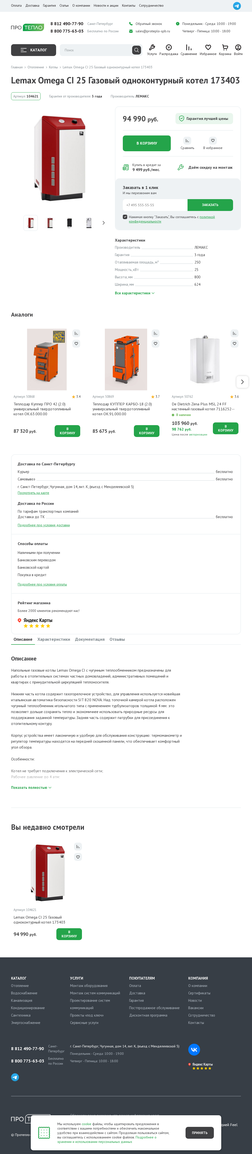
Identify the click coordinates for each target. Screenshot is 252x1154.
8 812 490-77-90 (66, 23)
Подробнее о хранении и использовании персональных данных (107, 1139)
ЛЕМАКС (142, 96)
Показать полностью (29, 787)
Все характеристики (132, 293)
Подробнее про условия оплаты (42, 584)
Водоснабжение (24, 993)
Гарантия (49, 5)
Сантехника (21, 1015)
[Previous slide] (14, 223)
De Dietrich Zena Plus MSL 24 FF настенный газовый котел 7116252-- (203, 406)
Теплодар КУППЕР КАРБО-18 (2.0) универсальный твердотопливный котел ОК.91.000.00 (122, 408)
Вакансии (196, 1007)
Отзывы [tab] (117, 639)
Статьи (64, 5)
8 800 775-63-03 (66, 31)
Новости (195, 1000)
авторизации (198, 434)
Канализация (21, 1000)
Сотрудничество (151, 5)
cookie (86, 1124)
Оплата (16, 5)
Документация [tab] (90, 639)
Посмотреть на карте (33, 493)
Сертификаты (199, 993)
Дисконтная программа (148, 1015)
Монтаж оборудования (89, 985)
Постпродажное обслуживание (154, 1007)
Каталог (38, 49)
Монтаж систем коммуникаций (95, 993)
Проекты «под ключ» (87, 1015)
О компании (81, 5)
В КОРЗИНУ (147, 143)
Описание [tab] (23, 639)
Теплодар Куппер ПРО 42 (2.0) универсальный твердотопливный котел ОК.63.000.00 (42, 408)
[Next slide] (105, 223)
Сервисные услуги (84, 1022)
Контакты (128, 5)
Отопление (20, 985)
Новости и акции (106, 5)
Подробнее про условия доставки (44, 525)
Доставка (32, 5)
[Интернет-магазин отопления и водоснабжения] (27, 27)
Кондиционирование (28, 1007)
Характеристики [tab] (53, 639)
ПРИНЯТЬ (199, 1133)
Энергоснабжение (25, 1022)
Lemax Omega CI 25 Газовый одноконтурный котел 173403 (39, 920)
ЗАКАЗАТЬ (210, 205)
